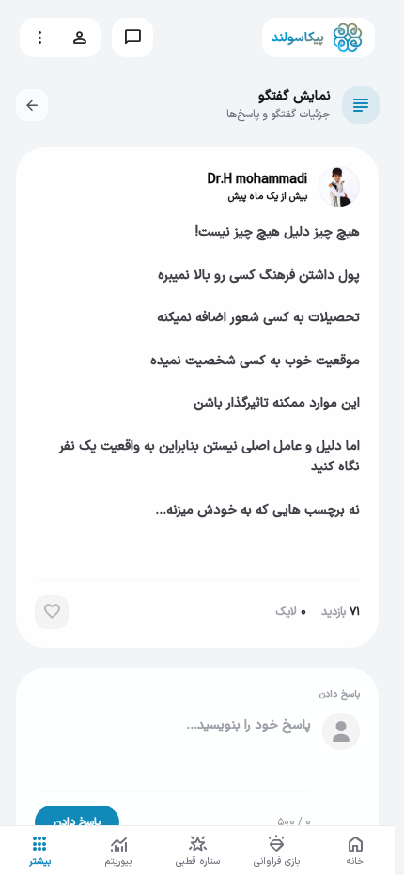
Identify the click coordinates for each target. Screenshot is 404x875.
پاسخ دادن (77, 822)
